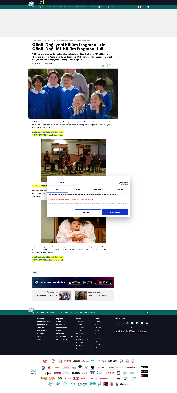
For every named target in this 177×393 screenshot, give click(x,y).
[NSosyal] (142, 323)
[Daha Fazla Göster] (112, 65)
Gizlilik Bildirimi (76, 313)
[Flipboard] (137, 323)
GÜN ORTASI (79, 331)
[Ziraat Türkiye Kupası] (139, 7)
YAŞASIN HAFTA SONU (82, 339)
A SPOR (97, 342)
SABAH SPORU (80, 322)
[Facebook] (117, 323)
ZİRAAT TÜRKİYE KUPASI (64, 337)
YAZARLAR (40, 334)
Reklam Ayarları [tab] (99, 189)
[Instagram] (127, 323)
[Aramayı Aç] (147, 312)
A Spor (34, 40)
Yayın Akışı (44, 313)
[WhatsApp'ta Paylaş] (108, 65)
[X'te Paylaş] (103, 65)
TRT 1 (34, 122)
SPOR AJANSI (80, 328)
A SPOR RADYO (42, 325)
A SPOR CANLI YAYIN (43, 322)
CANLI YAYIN (114, 7)
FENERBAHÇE (51, 7)
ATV (96, 348)
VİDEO (103, 7)
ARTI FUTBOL (80, 345)
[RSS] (147, 323)
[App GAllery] (105, 282)
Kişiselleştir (87, 212)
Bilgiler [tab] (78, 189)
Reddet (61, 182)
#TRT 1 (35, 272)
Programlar (80, 319)
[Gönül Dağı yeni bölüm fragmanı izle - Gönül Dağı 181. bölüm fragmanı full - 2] (73, 221)
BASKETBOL (92, 7)
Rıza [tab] (57, 189)
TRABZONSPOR (74, 7)
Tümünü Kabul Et (115, 212)
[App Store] (74, 282)
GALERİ (39, 337)
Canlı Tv (98, 339)
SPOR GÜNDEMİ (80, 325)
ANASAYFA (40, 319)
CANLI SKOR (41, 331)
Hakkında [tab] (120, 189)
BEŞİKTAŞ (41, 7)
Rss (38, 313)
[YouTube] (132, 323)
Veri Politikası (64, 313)
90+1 (77, 348)
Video (97, 319)
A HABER (97, 345)
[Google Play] (90, 282)
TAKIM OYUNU (80, 334)
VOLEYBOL (98, 331)
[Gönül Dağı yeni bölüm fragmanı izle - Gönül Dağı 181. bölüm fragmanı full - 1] (73, 160)
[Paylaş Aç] (144, 7)
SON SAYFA (79, 337)
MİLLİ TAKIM (98, 328)
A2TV (96, 351)
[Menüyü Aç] (148, 7)
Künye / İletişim (89, 313)
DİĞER (97, 334)
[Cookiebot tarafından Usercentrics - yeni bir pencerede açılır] (120, 183)
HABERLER (40, 328)
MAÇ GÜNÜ (79, 342)
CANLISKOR (40, 2)
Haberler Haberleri (44, 40)
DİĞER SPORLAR (61, 339)
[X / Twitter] (122, 323)
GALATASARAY (62, 7)
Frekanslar (53, 313)
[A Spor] (31, 4)
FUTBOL (83, 7)
